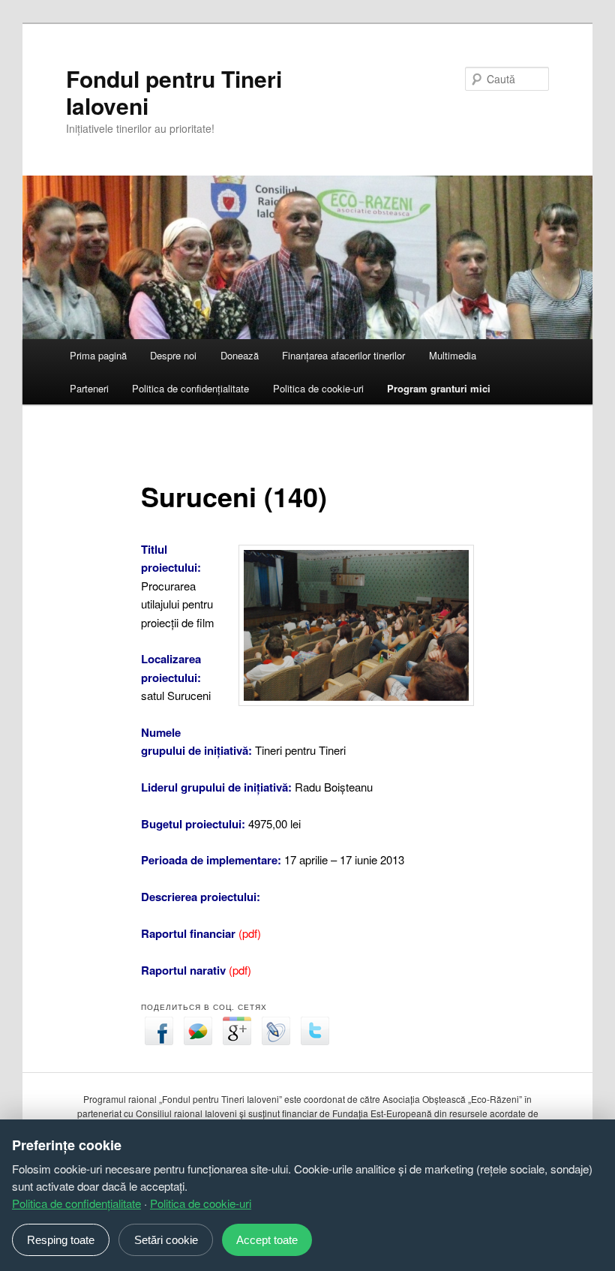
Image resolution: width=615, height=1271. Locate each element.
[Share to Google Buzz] (198, 1040)
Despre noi (173, 355)
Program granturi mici (438, 388)
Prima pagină (98, 355)
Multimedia (452, 355)
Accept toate (267, 1239)
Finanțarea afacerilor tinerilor (343, 355)
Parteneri (89, 388)
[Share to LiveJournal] (276, 1040)
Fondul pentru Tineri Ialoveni (174, 92)
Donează (239, 355)
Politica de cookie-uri (318, 388)
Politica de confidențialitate (190, 388)
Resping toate (60, 1239)
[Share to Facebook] (159, 1040)
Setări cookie (166, 1239)
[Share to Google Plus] (237, 1040)
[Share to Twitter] (315, 1040)
